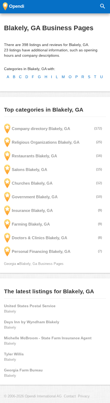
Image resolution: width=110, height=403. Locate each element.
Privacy (84, 396)
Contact (70, 396)
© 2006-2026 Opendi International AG (33, 396)
